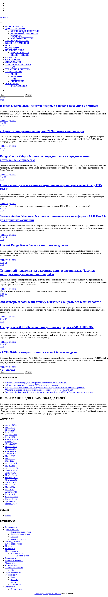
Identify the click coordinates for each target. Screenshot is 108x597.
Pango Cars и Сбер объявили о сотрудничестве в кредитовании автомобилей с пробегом (45, 387)
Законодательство (17, 40)
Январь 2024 (11, 499)
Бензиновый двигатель (25, 31)
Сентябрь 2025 (11, 451)
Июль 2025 (10, 456)
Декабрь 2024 (11, 473)
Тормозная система (18, 69)
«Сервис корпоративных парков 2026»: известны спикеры (42, 131)
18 (6, 319)
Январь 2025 (11, 470)
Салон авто (12, 60)
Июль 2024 (10, 485)
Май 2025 (9, 461)
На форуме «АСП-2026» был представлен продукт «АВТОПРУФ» (47, 327)
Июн (2, 294)
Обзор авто (12, 48)
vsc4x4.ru (4, 17)
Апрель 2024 (11, 492)
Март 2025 (10, 466)
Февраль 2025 (11, 468)
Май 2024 (9, 489)
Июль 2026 (10, 427)
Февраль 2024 (11, 497)
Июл (2, 237)
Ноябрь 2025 (11, 446)
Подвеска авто (14, 50)
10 (5, 98)
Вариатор (16, 76)
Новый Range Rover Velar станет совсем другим (34, 245)
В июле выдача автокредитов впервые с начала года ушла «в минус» (49, 105)
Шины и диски (20, 55)
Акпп (14, 74)
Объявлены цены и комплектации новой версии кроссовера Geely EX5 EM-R (40, 390)
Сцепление (17, 81)
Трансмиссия (13, 71)
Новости (10, 45)
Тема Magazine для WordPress (48, 593)
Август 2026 (10, 425)
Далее (12, 369)
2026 (2, 100)
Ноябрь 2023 (11, 504)
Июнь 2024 (10, 487)
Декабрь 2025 (11, 444)
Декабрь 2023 (11, 501)
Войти (8, 515)
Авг (2, 98)
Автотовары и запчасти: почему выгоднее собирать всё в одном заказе (50, 302)
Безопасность (14, 26)
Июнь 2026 (10, 430)
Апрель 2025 (11, 463)
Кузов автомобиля (17, 43)
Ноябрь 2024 (11, 475)
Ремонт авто (13, 57)
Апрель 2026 (11, 435)
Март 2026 (10, 437)
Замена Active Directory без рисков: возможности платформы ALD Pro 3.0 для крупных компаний (49, 392)
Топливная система (18, 64)
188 (7, 369)
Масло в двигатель (22, 38)
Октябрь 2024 (11, 477)
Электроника (19, 86)
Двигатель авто (15, 29)
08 (5, 208)
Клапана (16, 36)
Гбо (13, 67)
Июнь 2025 (10, 458)
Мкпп (14, 79)
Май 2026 (9, 432)
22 (6, 294)
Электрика (12, 83)
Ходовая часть (20, 52)
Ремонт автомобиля (14, 560)
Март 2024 (10, 494)
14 (6, 237)
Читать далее (8, 121)
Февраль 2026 (11, 439)
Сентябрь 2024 (11, 480)
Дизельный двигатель (24, 33)
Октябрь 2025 (11, 449)
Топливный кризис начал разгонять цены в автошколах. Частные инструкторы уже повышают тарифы (47, 272)
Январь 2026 (11, 442)
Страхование (13, 62)
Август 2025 (10, 454)
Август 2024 (10, 482)
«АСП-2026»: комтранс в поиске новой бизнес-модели (38, 352)
